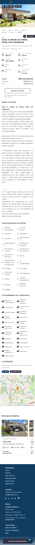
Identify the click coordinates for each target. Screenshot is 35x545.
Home (3, 30)
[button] (17, 90)
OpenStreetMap (24, 405)
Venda (16, 30)
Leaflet (17, 405)
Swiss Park (4, 32)
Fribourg (12, 32)
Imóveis (9, 30)
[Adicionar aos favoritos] (25, 421)
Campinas (23, 30)
